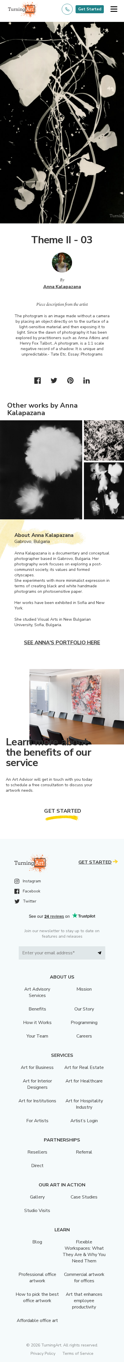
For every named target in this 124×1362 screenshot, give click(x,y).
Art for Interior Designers (37, 1084)
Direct (37, 1165)
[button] (114, 9)
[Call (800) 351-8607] (67, 9)
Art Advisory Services (37, 992)
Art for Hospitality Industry (84, 1104)
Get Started (89, 9)
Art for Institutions (37, 1101)
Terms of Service (77, 1353)
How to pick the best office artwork (37, 1297)
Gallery (37, 1197)
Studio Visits (37, 1210)
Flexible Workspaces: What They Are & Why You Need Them (84, 1251)
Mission (84, 989)
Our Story (84, 1009)
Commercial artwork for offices (84, 1277)
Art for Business (37, 1067)
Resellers (37, 1152)
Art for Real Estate (84, 1067)
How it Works (37, 1022)
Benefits (37, 1009)
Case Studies (84, 1197)
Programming (84, 1022)
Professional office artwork (37, 1277)
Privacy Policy (43, 1353)
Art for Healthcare (84, 1081)
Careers (84, 1036)
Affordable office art (37, 1320)
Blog (37, 1242)
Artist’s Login (84, 1121)
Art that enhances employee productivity (84, 1300)
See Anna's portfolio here (62, 642)
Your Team (37, 1036)
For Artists (37, 1121)
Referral (84, 1152)
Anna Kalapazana (62, 287)
